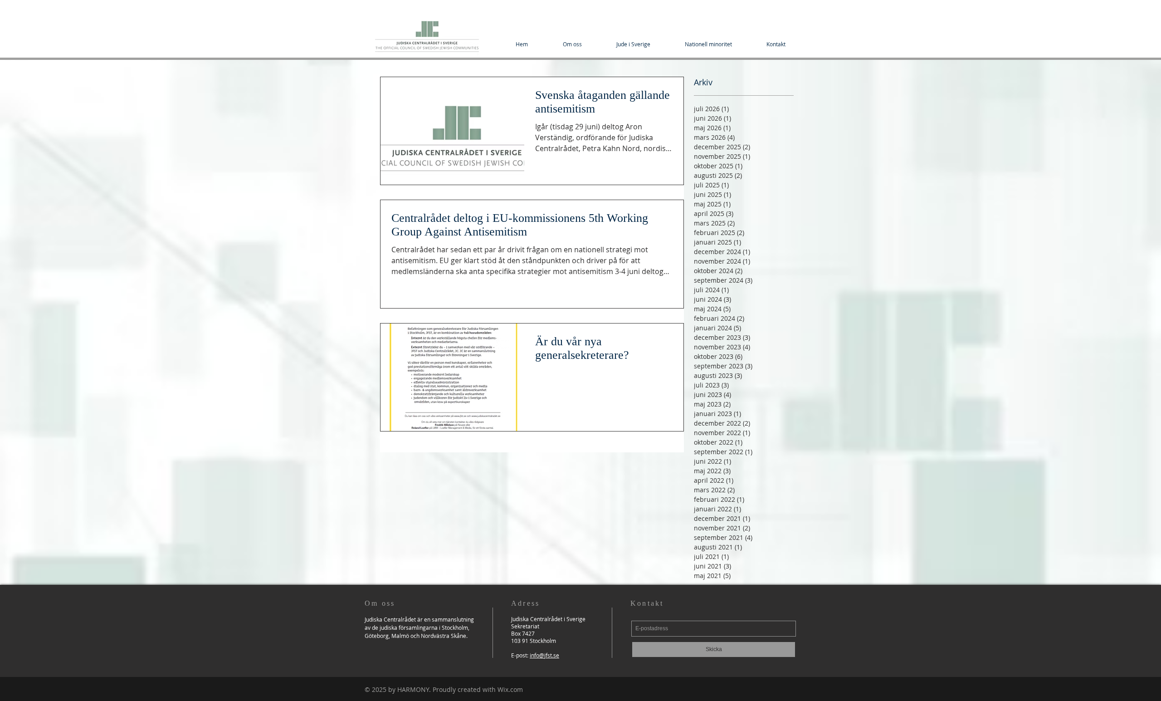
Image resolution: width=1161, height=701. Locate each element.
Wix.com (510, 689)
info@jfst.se (544, 655)
